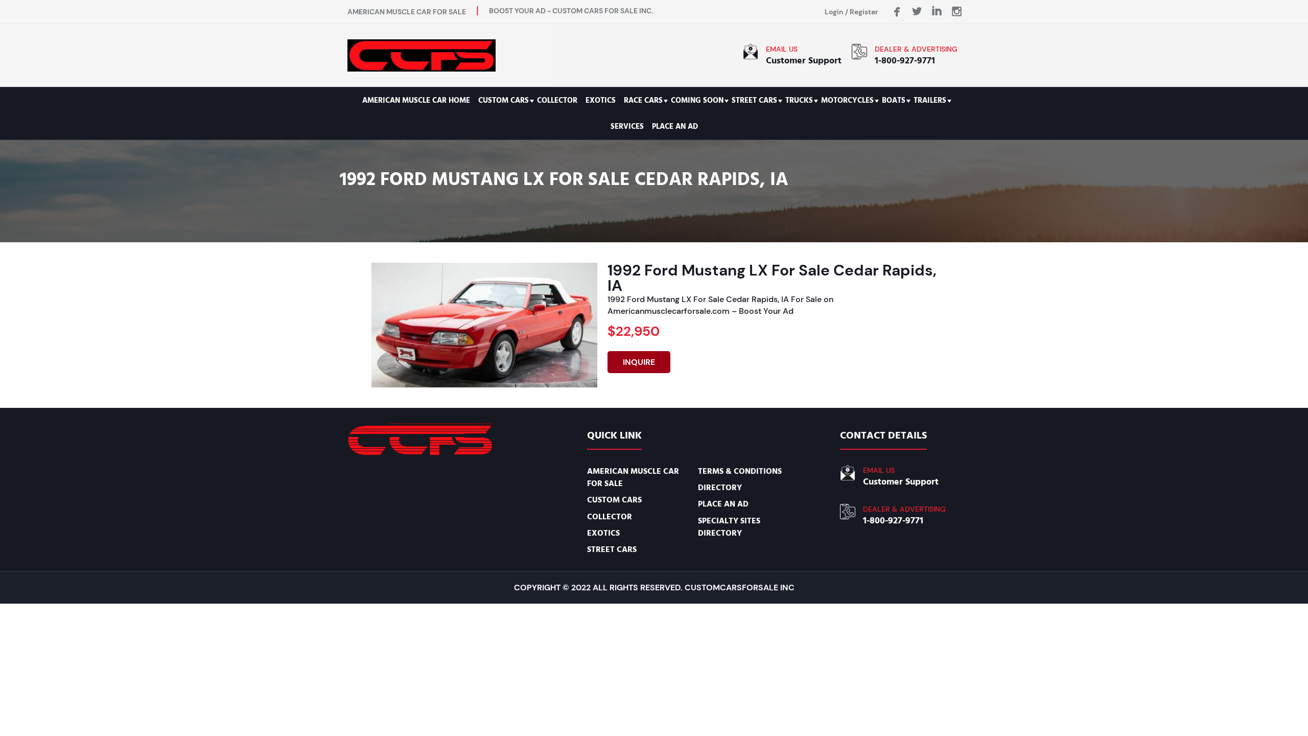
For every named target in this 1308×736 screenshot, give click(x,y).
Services (627, 126)
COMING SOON (697, 100)
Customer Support (804, 60)
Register (864, 11)
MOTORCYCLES (847, 100)
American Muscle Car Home (416, 100)
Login (834, 11)
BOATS (893, 100)
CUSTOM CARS (503, 100)
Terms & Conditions (740, 471)
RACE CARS (643, 100)
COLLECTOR (557, 100)
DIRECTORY (720, 487)
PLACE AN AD (675, 126)
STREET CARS (754, 100)
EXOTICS (601, 100)
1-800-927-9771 (905, 60)
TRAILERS (930, 100)
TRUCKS (799, 100)
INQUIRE (639, 362)
